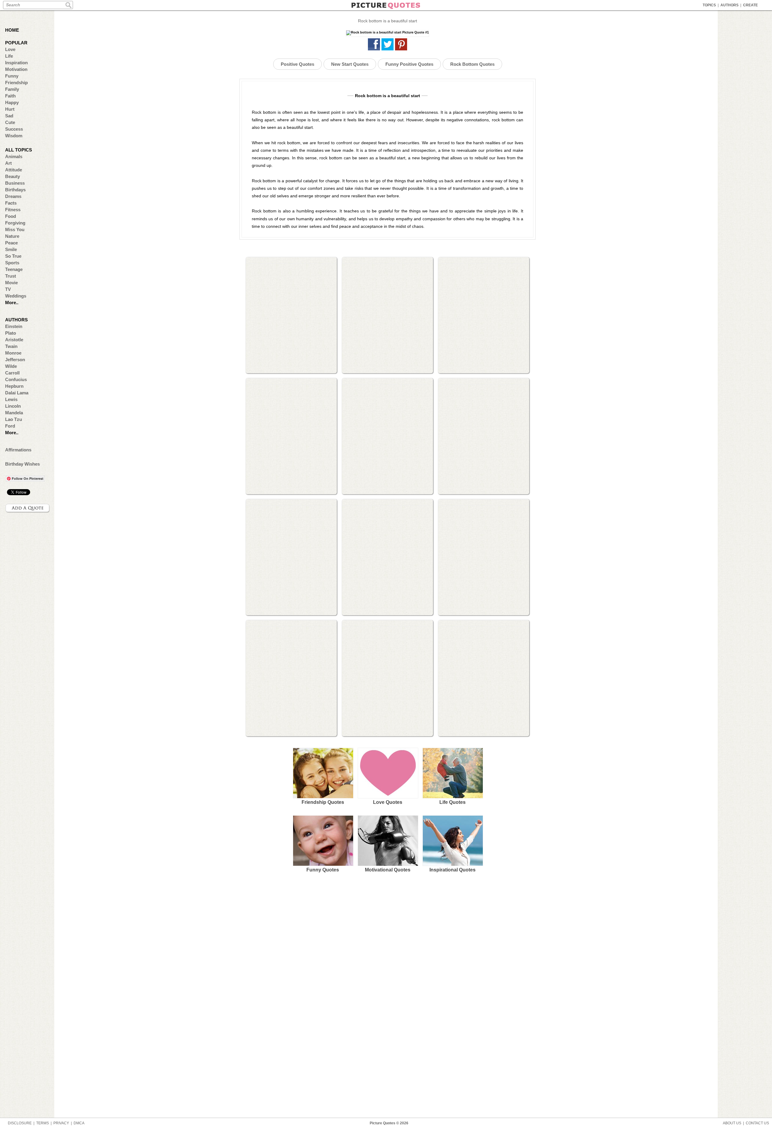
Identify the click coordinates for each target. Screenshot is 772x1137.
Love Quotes (387, 802)
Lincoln (13, 406)
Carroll (12, 372)
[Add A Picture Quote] (27, 508)
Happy (12, 102)
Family (12, 89)
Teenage (14, 269)
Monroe (13, 352)
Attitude (13, 169)
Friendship (16, 82)
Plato (10, 333)
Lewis (11, 399)
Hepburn (14, 386)
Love (10, 49)
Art (8, 163)
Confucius (16, 379)
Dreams (13, 196)
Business (15, 183)
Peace (11, 242)
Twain (11, 346)
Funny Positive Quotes (409, 64)
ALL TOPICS (18, 149)
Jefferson (15, 359)
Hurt (9, 109)
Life (9, 56)
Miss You (14, 229)
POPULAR (16, 42)
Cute (10, 122)
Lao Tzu (13, 419)
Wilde (11, 366)
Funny (11, 75)
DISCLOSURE (20, 1123)
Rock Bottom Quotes (472, 64)
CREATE (750, 5)
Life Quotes (452, 802)
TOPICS (709, 5)
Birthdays (15, 189)
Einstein (13, 326)
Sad (9, 115)
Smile (11, 249)
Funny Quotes (322, 869)
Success (14, 129)
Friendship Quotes (323, 802)
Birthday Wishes (22, 464)
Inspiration (16, 62)
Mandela (14, 412)
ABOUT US (732, 1123)
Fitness (13, 209)
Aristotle (14, 339)
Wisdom (13, 135)
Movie (11, 282)
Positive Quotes (297, 64)
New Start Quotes (350, 64)
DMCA (79, 1123)
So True (13, 256)
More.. (11, 302)
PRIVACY (61, 1123)
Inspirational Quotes (452, 869)
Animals (13, 156)
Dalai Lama (16, 392)
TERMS (42, 1123)
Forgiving (15, 222)
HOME (12, 30)
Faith (10, 95)
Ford (10, 425)
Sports (12, 262)
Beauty (12, 176)
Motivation (16, 69)
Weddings (15, 295)
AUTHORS (729, 5)
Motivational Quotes (387, 869)
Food (10, 216)
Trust (10, 276)
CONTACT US (757, 1123)
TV (8, 289)
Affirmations (18, 449)
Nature (12, 236)
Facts (11, 202)
